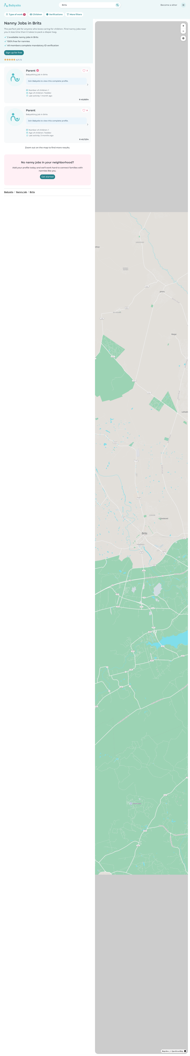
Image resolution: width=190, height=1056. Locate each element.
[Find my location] (183, 38)
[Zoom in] (183, 25)
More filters (75, 14)
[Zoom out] (183, 31)
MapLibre (165, 1051)
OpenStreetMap (177, 1051)
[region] (141, 537)
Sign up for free (14, 52)
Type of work (16, 14)
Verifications (56, 14)
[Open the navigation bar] (183, 5)
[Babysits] (12, 5)
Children (37, 14)
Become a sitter (169, 5)
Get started (47, 176)
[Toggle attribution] (185, 1051)
